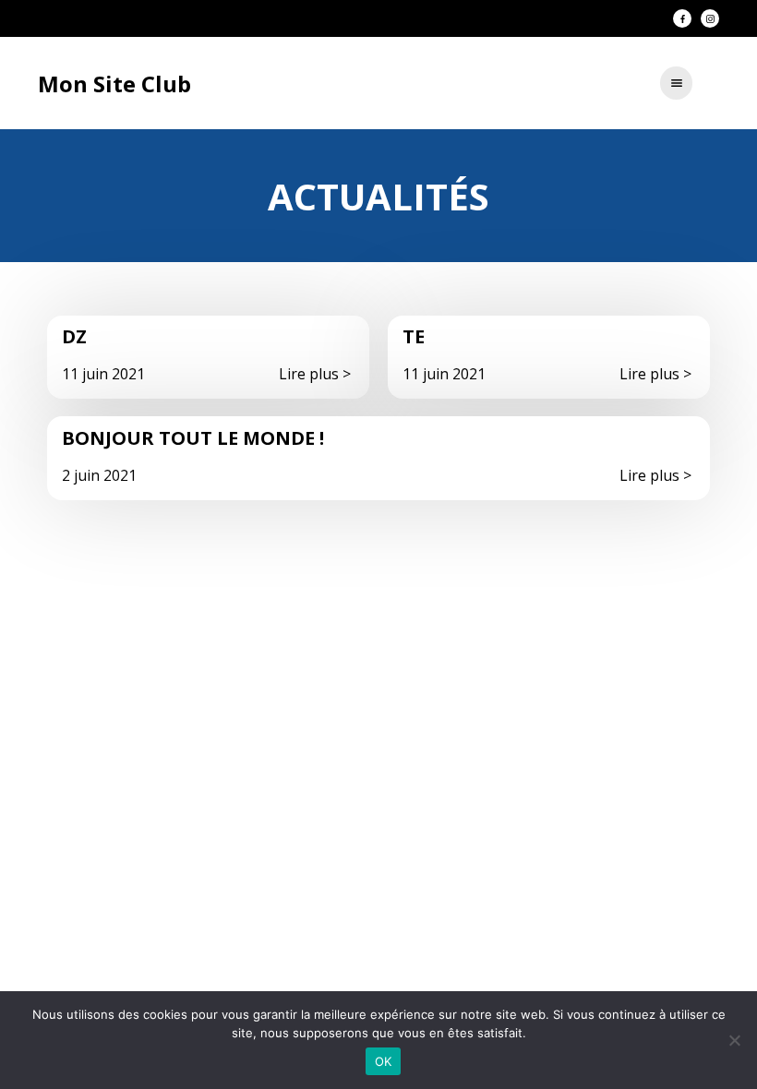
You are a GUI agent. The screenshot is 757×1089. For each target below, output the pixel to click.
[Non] (734, 1040)
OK (383, 1061)
